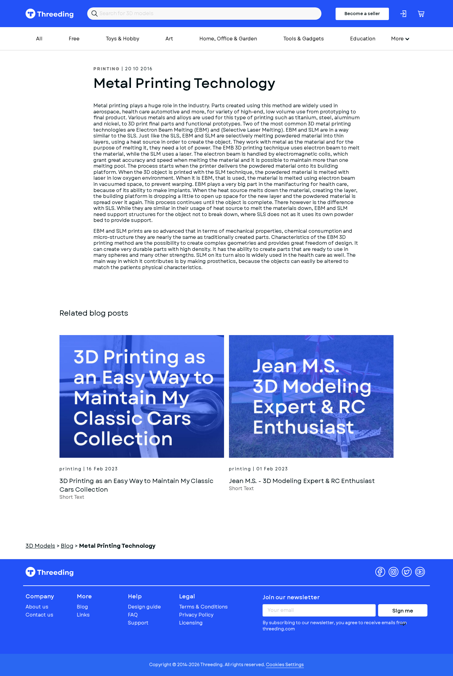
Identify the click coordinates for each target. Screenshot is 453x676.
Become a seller (362, 13)
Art (169, 38)
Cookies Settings (285, 665)
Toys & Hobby (122, 38)
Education (362, 38)
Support (138, 622)
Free (74, 38)
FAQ (133, 614)
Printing (106, 69)
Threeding (49, 13)
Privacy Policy (196, 614)
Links (83, 614)
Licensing (191, 622)
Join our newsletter (291, 597)
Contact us (39, 614)
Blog (82, 606)
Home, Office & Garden (228, 38)
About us (37, 606)
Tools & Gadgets (303, 38)
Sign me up (402, 612)
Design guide (144, 606)
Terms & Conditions (203, 606)
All (39, 38)
